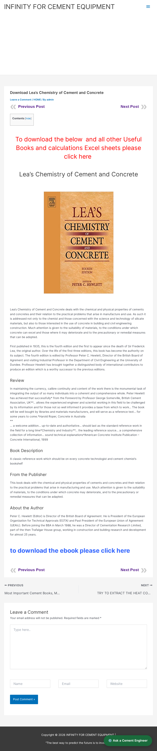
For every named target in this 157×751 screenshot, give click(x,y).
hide (28, 118)
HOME (37, 99)
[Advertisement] (78, 44)
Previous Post (31, 106)
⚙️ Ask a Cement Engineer (128, 740)
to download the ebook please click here (70, 550)
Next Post (130, 106)
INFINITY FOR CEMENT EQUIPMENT (59, 7)
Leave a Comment (20, 99)
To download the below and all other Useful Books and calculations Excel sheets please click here (78, 147)
